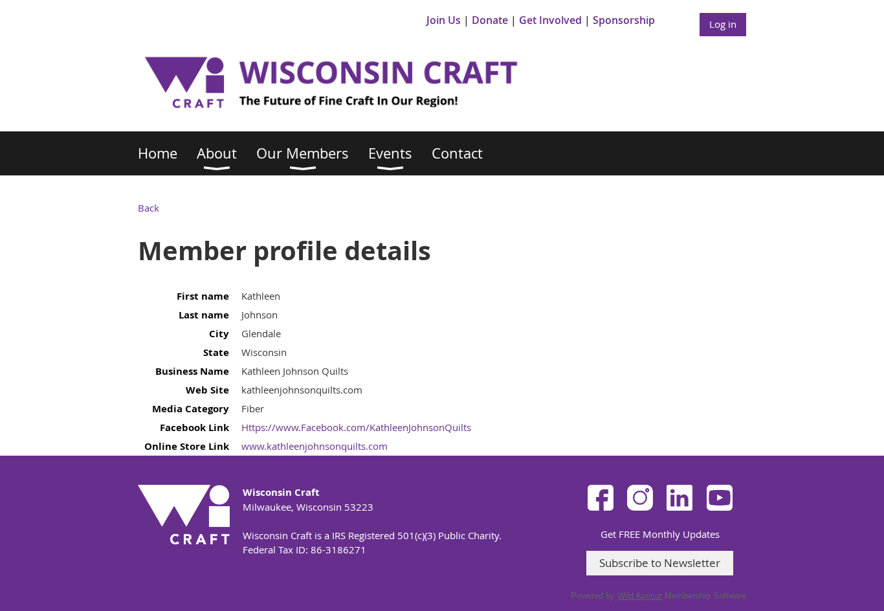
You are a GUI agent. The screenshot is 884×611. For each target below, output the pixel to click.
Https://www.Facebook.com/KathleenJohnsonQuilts (356, 427)
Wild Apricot (639, 596)
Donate (490, 20)
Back (148, 207)
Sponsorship (624, 20)
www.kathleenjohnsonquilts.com (314, 445)
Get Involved (550, 20)
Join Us (443, 20)
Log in (722, 23)
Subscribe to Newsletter (659, 562)
